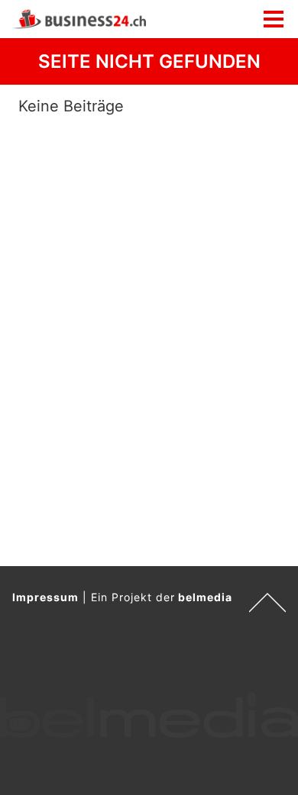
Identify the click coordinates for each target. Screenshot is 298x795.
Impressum (45, 597)
